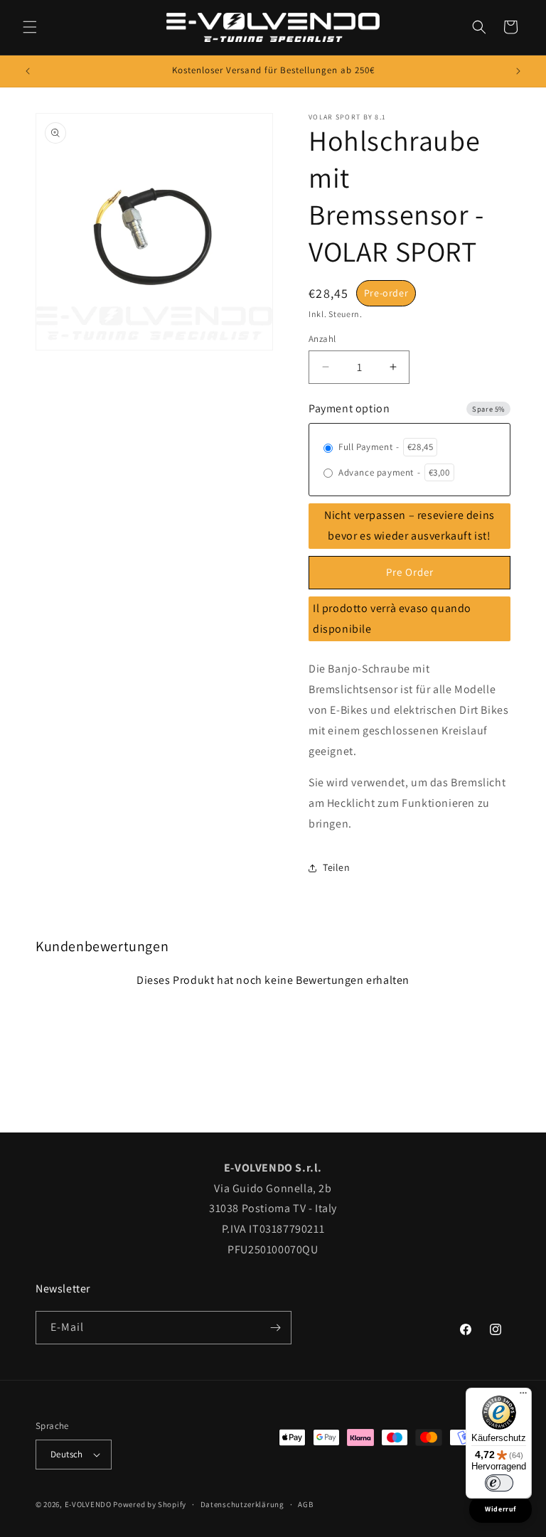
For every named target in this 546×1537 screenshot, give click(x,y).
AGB (305, 1504)
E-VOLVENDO (88, 1504)
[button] (30, 27)
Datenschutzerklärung (242, 1504)
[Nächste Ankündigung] (518, 71)
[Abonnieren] (275, 1327)
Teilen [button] (336, 867)
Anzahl (322, 339)
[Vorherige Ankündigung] (27, 71)
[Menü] (523, 1396)
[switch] (499, 1483)
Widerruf (500, 1509)
